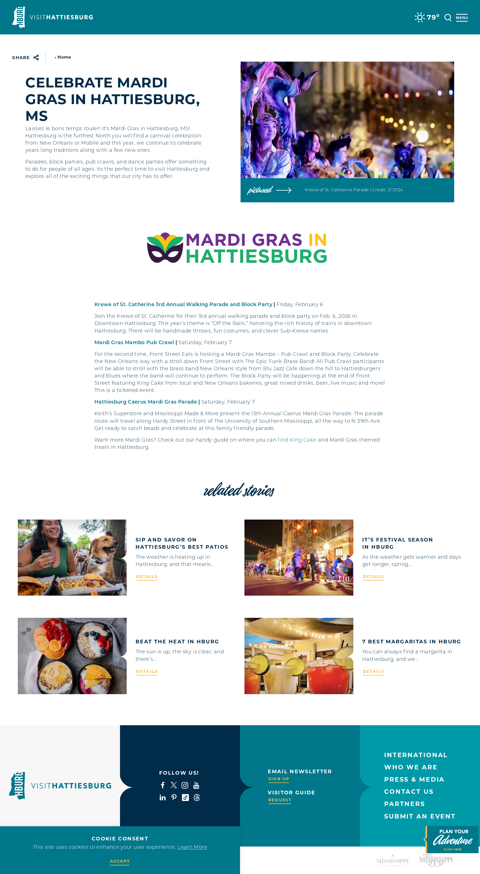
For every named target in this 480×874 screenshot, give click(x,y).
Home (64, 57)
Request (280, 799)
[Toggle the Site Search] (448, 17)
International (416, 755)
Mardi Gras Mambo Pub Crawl (134, 343)
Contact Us (409, 791)
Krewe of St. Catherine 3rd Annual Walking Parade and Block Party (183, 305)
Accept (120, 861)
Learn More (192, 847)
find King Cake (297, 440)
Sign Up (278, 778)
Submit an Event (420, 816)
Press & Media (414, 779)
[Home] (52, 17)
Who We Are (411, 767)
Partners (404, 804)
